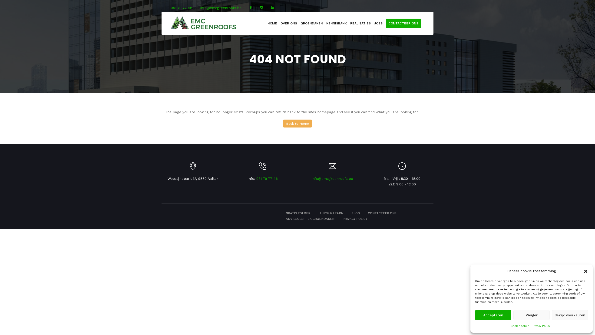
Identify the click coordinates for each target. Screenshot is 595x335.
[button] (585, 271)
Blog (355, 213)
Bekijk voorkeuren (570, 315)
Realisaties (360, 23)
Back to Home (297, 123)
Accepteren (493, 315)
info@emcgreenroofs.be (220, 8)
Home (272, 23)
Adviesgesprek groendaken (310, 219)
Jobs (378, 23)
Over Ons (289, 23)
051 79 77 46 (181, 8)
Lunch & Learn (330, 213)
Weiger (532, 315)
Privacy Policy (541, 326)
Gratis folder (298, 213)
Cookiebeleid (520, 326)
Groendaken (312, 23)
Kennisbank (336, 23)
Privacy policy (355, 219)
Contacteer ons (403, 23)
